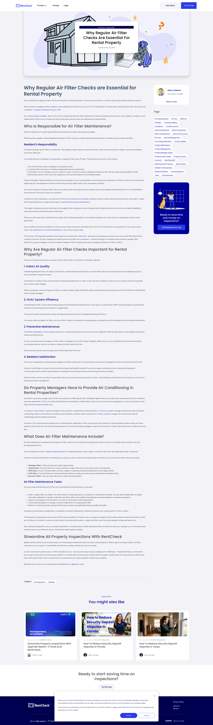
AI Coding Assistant (161, 119)
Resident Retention (161, 171)
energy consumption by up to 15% (47, 110)
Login (66, 5)
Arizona (103, 411)
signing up (75, 564)
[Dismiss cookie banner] (154, 696)
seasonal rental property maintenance (75, 202)
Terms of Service (176, 707)
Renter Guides (181, 164)
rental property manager (37, 116)
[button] (42, 5)
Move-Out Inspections (162, 134)
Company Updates (170, 122)
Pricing (56, 5)
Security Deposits (177, 171)
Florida (100, 414)
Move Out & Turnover (180, 134)
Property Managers (106, 27)
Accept (128, 715)
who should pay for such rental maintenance (45, 230)
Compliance (159, 126)
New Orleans (39, 411)
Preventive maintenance (33, 332)
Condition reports (172, 126)
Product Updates (180, 141)
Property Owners (180, 156)
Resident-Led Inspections (163, 168)
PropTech (158, 160)
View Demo (170, 5)
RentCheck (83, 236)
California (183, 119)
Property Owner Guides (163, 156)
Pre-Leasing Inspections (163, 141)
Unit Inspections (39, 582)
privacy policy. (141, 703)
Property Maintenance (162, 145)
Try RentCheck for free (171, 227)
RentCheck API (170, 160)
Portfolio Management (172, 138)
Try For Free (106, 687)
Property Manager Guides (164, 153)
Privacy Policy (178, 702)
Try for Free (189, 5)
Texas (157, 175)
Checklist (51, 582)
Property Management (163, 149)
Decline (146, 715)
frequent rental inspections (55, 451)
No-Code (158, 138)
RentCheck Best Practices (164, 164)
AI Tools (174, 119)
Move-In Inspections (179, 130)
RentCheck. (111, 552)
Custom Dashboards (162, 130)
